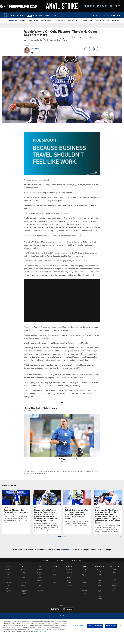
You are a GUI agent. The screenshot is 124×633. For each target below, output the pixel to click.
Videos (114, 572)
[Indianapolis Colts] (62, 618)
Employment (69, 572)
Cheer (54, 582)
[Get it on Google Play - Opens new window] (68, 610)
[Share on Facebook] (85, 50)
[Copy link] (97, 49)
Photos (54, 566)
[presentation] (121, 537)
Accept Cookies (111, 625)
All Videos (23, 569)
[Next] (76, 458)
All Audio (39, 569)
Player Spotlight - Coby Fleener (41, 407)
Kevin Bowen (35, 48)
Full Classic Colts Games (24, 591)
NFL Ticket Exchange (99, 596)
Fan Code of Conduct (84, 580)
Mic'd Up (24, 582)
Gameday (84, 590)
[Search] (94, 15)
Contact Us (69, 569)
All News (8, 569)
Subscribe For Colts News (8, 590)
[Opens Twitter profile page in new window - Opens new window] (32, 52)
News (8, 566)
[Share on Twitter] (89, 50)
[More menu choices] (58, 15)
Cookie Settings (79, 625)
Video (23, 566)
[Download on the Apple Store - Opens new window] (55, 609)
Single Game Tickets (99, 580)
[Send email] (93, 50)
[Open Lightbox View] (62, 439)
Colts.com (63, 549)
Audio (39, 566)
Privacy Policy (41, 631)
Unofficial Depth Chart (8, 583)
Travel (54, 579)
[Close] (121, 626)
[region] (62, 626)
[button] (62, 301)
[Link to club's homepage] (5, 15)
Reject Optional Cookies (95, 625)
